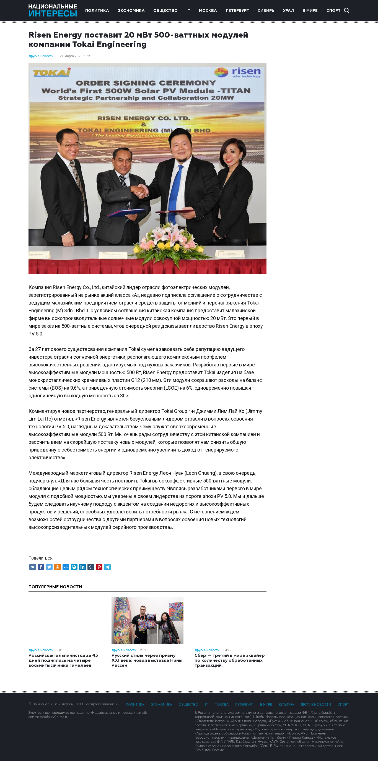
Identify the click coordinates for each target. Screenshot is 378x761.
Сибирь (266, 11)
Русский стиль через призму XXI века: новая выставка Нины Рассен (147, 661)
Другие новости (41, 56)
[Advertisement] (313, 118)
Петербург (237, 11)
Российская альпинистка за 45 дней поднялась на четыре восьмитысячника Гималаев (63, 661)
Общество (165, 11)
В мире (310, 11)
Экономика (131, 11)
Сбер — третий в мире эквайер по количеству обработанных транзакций (230, 661)
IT (188, 11)
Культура (286, 704)
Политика (97, 11)
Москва (208, 11)
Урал (288, 11)
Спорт (334, 11)
